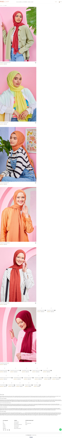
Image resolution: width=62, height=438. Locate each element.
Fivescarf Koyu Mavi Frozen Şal (39, 377)
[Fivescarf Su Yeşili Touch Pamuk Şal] (37, 368)
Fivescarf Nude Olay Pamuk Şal (4, 182)
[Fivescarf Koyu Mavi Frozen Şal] (39, 376)
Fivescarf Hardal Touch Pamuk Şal (18, 377)
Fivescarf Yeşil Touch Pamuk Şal (47, 370)
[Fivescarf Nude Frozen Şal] (47, 376)
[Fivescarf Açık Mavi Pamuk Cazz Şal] (29, 376)
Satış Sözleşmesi (16, 423)
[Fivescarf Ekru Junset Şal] (37, 383)
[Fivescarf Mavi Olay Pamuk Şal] (51, 308)
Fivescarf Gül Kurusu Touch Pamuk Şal (15, 370)
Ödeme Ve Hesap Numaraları (18, 424)
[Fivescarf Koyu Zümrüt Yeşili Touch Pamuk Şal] (6, 376)
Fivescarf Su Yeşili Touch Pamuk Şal (37, 370)
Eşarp (3, 423)
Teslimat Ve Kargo (16, 425)
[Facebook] (3, 430)
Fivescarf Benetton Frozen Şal (56, 377)
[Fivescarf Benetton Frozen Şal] (56, 376)
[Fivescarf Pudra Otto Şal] (11, 383)
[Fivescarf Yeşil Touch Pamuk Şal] (47, 368)
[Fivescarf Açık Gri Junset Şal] (20, 383)
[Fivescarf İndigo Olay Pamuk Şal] (41, 308)
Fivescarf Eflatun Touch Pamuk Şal (26, 370)
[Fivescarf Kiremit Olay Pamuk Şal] (18, 274)
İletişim (26, 424)
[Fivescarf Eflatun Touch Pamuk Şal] (26, 368)
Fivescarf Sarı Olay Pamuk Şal (4, 122)
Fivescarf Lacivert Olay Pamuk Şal (4, 370)
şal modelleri (23, 412)
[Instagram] (7, 430)
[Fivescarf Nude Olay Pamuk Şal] (18, 154)
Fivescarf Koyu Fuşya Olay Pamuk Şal (5, 62)
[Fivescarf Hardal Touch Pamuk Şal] (18, 376)
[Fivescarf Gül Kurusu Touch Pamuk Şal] (15, 368)
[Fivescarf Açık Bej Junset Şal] (29, 383)
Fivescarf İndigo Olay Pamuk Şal (41, 310)
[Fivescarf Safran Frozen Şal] (3, 383)
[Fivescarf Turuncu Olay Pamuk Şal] (18, 214)
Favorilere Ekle (35, 62)
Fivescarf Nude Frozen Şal (47, 377)
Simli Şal (4, 424)
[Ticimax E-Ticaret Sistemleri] (31, 437)
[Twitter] (5, 430)
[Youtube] (9, 430)
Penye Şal (4, 425)
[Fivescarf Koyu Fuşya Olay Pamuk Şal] (18, 34)
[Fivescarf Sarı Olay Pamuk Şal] (18, 94)
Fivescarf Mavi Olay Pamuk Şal (51, 310)
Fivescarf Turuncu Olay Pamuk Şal (4, 242)
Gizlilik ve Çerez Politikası (17, 428)
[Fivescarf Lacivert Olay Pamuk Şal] (4, 368)
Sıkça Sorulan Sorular (28, 423)
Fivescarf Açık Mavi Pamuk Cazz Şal (29, 377)
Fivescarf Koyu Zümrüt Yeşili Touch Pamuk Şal (6, 377)
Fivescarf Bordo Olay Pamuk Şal (4, 363)
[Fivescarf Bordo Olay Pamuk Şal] (18, 334)
